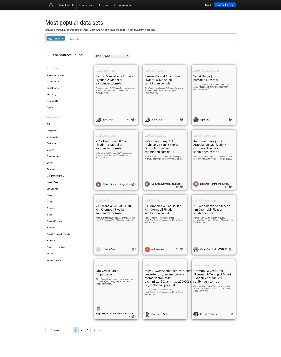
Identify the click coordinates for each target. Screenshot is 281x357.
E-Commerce (53, 81)
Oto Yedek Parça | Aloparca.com (108, 272)
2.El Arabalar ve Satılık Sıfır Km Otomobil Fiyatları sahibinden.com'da (114, 209)
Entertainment (53, 156)
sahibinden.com (107, 70)
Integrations (102, 4)
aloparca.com (105, 265)
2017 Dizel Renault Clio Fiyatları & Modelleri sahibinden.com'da (111, 144)
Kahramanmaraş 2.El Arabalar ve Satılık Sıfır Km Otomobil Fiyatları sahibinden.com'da (211, 146)
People (50, 201)
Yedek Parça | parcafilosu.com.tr (205, 78)
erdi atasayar (158, 249)
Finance (50, 169)
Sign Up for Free (225, 4)
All (48, 123)
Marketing (51, 94)
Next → (96, 330)
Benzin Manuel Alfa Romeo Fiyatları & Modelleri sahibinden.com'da (114, 79)
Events (50, 162)
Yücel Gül (108, 119)
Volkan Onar (109, 249)
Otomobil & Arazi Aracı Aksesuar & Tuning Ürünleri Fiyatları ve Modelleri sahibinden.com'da (212, 276)
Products (51, 208)
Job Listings (52, 188)
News (49, 195)
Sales (49, 214)
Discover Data (85, 4)
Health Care (52, 182)
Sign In (208, 4)
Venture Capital (54, 260)
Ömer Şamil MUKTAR (212, 249)
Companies (52, 130)
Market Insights (66, 4)
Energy (50, 149)
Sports (50, 107)
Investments (53, 87)
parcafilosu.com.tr (206, 70)
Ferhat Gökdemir (209, 314)
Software (51, 240)
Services (51, 227)
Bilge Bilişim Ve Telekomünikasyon (114, 313)
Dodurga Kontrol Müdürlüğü (166, 183)
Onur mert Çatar (160, 314)
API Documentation (123, 4)
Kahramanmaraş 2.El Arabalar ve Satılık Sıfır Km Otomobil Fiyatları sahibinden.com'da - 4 (163, 146)
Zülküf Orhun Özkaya (114, 184)
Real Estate (52, 100)
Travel (50, 253)
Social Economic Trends (58, 234)
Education (51, 143)
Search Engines (54, 221)
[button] (112, 55)
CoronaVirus (53, 136)
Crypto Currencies (55, 74)
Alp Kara (204, 119)
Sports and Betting (56, 247)
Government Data (55, 175)
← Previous (53, 330)
